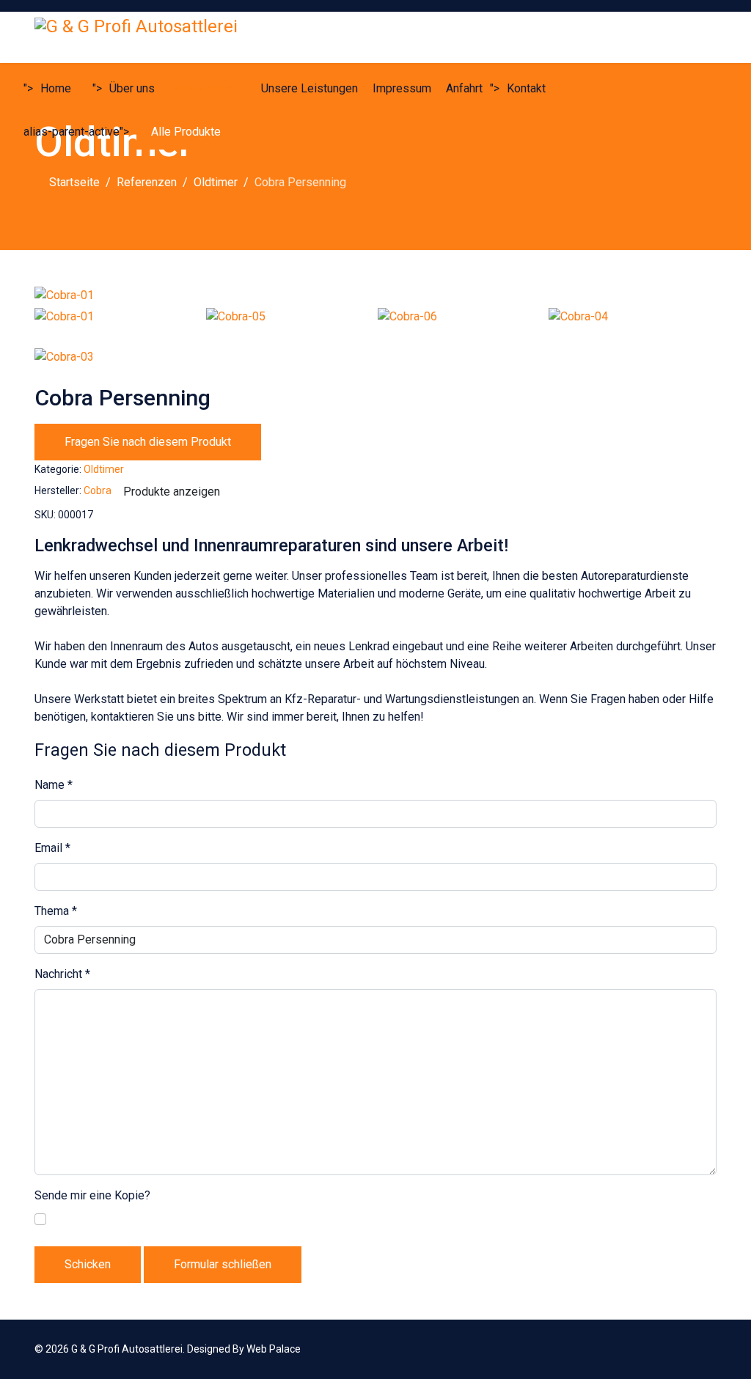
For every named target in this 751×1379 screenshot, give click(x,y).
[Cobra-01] (375, 295)
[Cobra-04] (633, 326)
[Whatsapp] (712, 1349)
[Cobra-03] (118, 366)
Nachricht (62, 974)
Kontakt (526, 88)
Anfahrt (464, 88)
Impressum (402, 88)
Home (55, 88)
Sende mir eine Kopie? (92, 1195)
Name (53, 785)
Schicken (88, 1264)
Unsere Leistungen (309, 88)
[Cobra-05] (290, 326)
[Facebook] (690, 1349)
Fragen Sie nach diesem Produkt (148, 442)
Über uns (132, 88)
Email (52, 848)
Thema (55, 911)
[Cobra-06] (462, 326)
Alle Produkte (186, 132)
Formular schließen (222, 1264)
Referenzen (200, 88)
